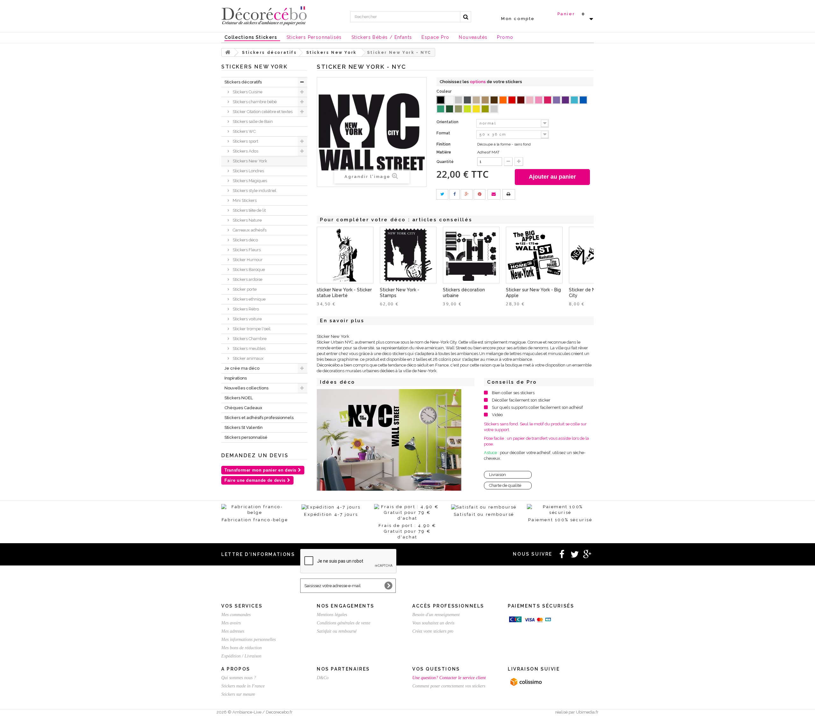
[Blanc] (449, 99)
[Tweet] (442, 194)
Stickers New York (249, 161)
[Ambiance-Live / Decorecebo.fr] (264, 15)
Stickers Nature (247, 220)
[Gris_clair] (458, 99)
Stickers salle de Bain (252, 121)
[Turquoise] (440, 108)
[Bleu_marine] (583, 99)
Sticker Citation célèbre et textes (262, 111)
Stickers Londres (248, 170)
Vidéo (497, 414)
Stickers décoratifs (243, 82)
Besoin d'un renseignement (436, 614)
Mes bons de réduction (241, 647)
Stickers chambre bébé (254, 101)
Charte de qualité (505, 485)
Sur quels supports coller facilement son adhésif (537, 407)
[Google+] (467, 194)
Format (443, 133)
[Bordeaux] (520, 99)
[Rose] (538, 99)
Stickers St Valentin (243, 427)
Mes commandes (236, 614)
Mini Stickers (244, 200)
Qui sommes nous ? (238, 677)
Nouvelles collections (246, 388)
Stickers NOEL (238, 397)
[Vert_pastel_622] (467, 108)
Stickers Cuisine (247, 91)
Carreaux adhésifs (249, 230)
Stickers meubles (249, 348)
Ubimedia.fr (587, 712)
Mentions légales (332, 614)
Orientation (447, 122)
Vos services (241, 605)
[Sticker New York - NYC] (389, 440)
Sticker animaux (248, 358)
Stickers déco (245, 240)
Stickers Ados (245, 151)
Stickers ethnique (249, 299)
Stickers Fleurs (246, 249)
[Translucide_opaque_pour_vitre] (494, 108)
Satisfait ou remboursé (337, 631)
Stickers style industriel (254, 190)
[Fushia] (547, 99)
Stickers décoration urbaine (464, 292)
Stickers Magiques (249, 180)
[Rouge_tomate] (511, 99)
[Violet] (565, 99)
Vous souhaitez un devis (433, 623)
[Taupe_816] (476, 99)
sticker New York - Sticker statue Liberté (344, 292)
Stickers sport (245, 141)
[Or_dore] (485, 108)
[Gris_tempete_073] (467, 99)
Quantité (445, 162)
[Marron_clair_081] (485, 99)
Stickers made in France (243, 686)
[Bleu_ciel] (574, 99)
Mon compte (518, 18)
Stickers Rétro (245, 309)
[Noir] (440, 99)
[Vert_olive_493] (458, 108)
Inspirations (235, 378)
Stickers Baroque (248, 269)
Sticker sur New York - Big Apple (533, 292)
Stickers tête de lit (249, 210)
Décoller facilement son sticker (521, 400)
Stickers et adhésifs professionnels (259, 417)
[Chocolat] (494, 99)
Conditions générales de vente (343, 623)
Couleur (444, 91)
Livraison (497, 474)
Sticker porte (244, 289)
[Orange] (503, 99)
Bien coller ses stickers (513, 392)
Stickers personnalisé (245, 437)
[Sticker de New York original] (408, 255)
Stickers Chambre (249, 338)
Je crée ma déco (241, 368)
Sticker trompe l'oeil (251, 328)
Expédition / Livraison (241, 656)
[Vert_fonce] (449, 108)
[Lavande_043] (556, 99)
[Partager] (454, 194)
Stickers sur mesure (238, 694)
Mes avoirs (231, 623)
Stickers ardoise (247, 279)
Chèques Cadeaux (243, 407)
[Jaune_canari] (476, 108)
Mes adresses (232, 631)
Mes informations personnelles (248, 639)
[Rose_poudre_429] (529, 99)
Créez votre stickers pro (432, 631)
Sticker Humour (247, 259)
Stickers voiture (247, 318)
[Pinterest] (479, 194)
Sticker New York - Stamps (399, 292)
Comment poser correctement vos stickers (448, 686)
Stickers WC (244, 131)
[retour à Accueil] (228, 52)
